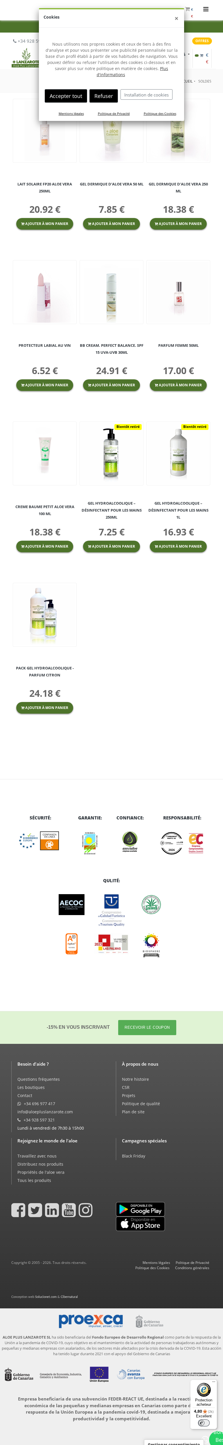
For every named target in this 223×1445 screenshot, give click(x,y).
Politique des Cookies (160, 113)
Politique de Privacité (114, 113)
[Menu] (213, 1383)
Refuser (103, 95)
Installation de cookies (146, 95)
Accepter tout (66, 95)
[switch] (204, 1422)
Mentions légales (71, 113)
